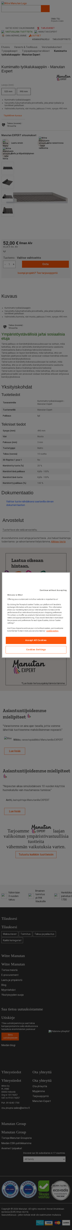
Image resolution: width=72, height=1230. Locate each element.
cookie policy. (52, 631)
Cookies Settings (36, 649)
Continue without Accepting (53, 590)
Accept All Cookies (36, 640)
